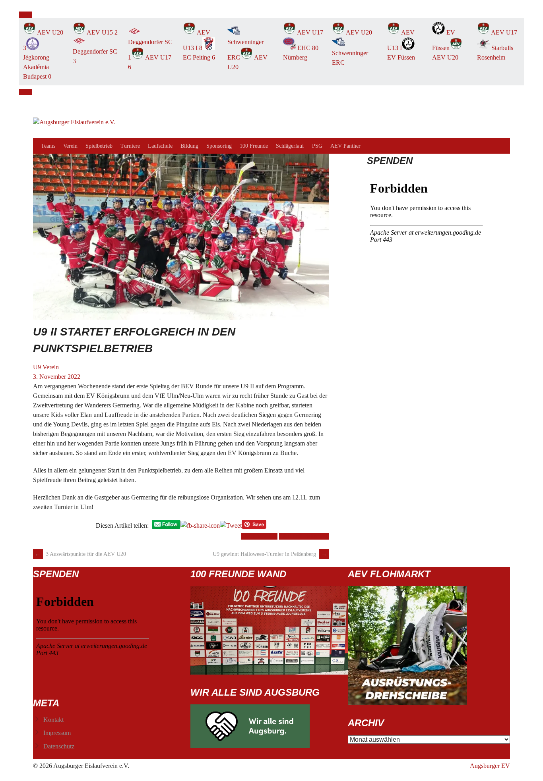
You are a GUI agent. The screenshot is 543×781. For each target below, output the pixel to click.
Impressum (57, 732)
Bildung (189, 146)
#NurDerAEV (259, 536)
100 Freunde (254, 146)
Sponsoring (219, 146)
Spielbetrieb (98, 146)
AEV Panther (345, 146)
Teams (48, 146)
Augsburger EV (490, 765)
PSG (317, 146)
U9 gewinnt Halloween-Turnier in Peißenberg (270, 554)
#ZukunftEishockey (304, 536)
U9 (37, 367)
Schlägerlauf (290, 146)
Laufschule (160, 146)
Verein (70, 146)
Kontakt (53, 719)
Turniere (130, 146)
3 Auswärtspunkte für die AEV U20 (80, 554)
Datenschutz (58, 746)
